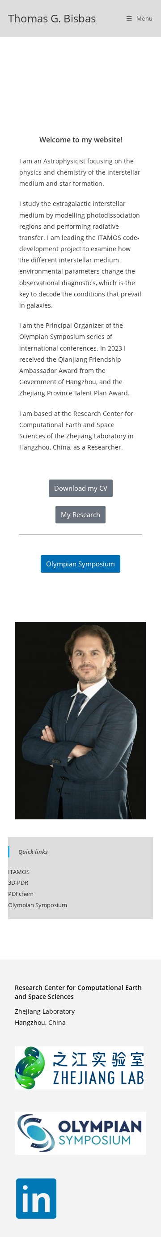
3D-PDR (18, 882)
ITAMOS (109, 237)
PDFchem (21, 894)
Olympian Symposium (52, 336)
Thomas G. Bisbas (52, 18)
